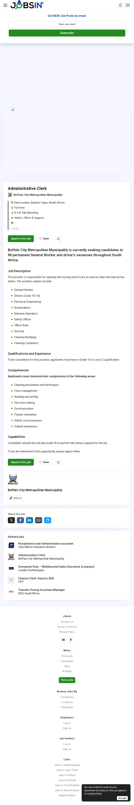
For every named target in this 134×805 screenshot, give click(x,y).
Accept (122, 798)
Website (17, 498)
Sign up (67, 728)
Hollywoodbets (67, 795)
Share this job (58, 238)
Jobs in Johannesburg (67, 765)
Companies (67, 661)
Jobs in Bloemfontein (67, 790)
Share (20, 520)
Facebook (71, 640)
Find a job (67, 656)
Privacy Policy (67, 631)
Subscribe (67, 32)
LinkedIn (63, 640)
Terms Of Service (67, 626)
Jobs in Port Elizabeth (67, 785)
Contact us (67, 621)
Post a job (67, 680)
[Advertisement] (67, 69)
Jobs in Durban (67, 775)
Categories (67, 707)
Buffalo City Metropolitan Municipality (38, 194)
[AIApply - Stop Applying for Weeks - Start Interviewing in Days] (67, 139)
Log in (67, 723)
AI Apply (67, 671)
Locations (67, 702)
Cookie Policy (95, 793)
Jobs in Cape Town (67, 770)
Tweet (11, 520)
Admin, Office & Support (29, 217)
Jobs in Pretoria (67, 780)
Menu (6, 5)
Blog (67, 666)
